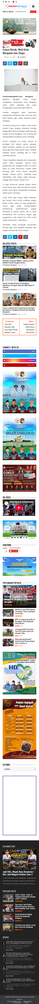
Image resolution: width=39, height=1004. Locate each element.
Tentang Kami (17, 1002)
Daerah (15, 12)
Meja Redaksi (28, 1001)
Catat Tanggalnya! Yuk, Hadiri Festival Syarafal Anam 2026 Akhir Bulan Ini (19, 980)
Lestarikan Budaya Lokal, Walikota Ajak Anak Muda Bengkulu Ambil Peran (19, 967)
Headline (23, 57)
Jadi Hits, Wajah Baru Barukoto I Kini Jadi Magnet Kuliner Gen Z (18, 873)
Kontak (26, 1002)
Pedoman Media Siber (14, 1001)
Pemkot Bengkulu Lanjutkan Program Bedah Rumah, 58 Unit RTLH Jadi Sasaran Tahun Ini (18, 954)
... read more (17, 948)
